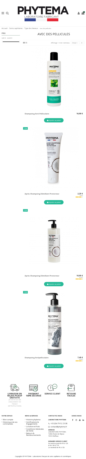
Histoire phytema (33, 420)
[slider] (2, 41)
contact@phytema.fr (59, 426)
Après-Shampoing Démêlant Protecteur (42, 194)
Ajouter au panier (55, 120)
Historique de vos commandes (10, 423)
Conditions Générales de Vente (35, 430)
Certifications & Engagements (32, 423)
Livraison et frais (33, 426)
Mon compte (8, 420)
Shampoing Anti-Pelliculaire (37, 113)
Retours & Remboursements (33, 434)
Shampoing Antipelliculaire (36, 357)
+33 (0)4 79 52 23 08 (59, 423)
